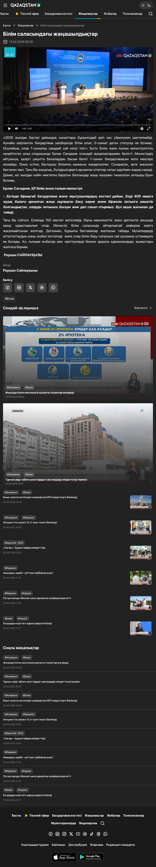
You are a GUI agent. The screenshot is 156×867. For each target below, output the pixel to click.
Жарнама (96, 845)
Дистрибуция (77, 845)
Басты (6, 25)
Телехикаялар (132, 13)
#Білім (9, 298)
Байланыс (58, 845)
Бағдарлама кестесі (58, 13)
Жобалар (110, 13)
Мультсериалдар (63, 823)
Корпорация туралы (35, 845)
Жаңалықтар (88, 13)
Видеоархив (88, 823)
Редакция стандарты (120, 845)
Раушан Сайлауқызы (20, 270)
